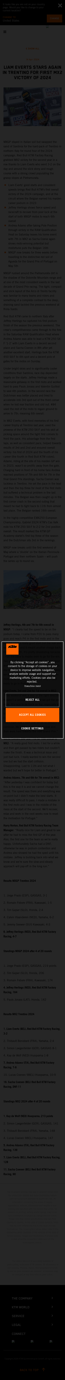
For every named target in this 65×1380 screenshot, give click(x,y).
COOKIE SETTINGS (32, 728)
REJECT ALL (32, 700)
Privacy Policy (29, 686)
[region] (32, 690)
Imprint (38, 686)
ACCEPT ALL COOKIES (32, 715)
